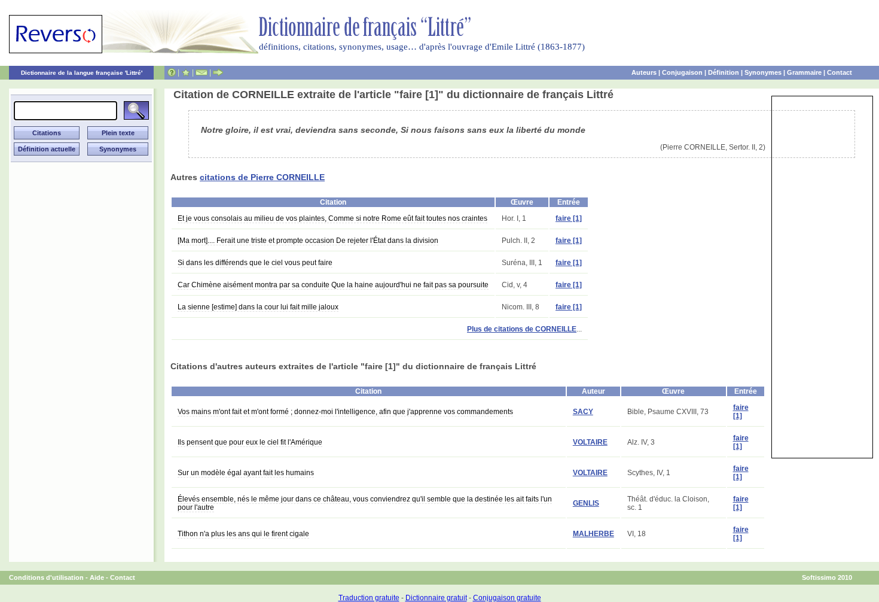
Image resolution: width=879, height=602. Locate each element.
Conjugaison (682, 72)
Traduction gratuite (368, 598)
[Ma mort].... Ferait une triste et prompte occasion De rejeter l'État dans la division (308, 240)
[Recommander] (218, 72)
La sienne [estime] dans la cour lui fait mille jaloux (258, 307)
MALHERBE (593, 534)
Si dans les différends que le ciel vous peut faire (255, 263)
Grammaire (804, 72)
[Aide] (171, 72)
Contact (839, 72)
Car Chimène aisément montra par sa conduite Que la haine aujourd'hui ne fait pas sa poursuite (333, 285)
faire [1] (569, 218)
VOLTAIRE (590, 442)
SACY (583, 412)
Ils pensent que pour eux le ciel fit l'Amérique (250, 442)
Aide (97, 577)
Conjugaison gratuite (507, 598)
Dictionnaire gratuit (436, 598)
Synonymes (763, 72)
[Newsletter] (201, 72)
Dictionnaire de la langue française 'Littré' (81, 72)
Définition (723, 72)
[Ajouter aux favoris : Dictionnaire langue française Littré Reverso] (185, 72)
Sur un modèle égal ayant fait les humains (246, 473)
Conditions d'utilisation (46, 577)
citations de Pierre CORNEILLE (262, 177)
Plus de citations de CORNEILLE (521, 329)
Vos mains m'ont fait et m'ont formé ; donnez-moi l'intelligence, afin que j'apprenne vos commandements (345, 412)
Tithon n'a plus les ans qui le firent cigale (243, 534)
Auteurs (644, 72)
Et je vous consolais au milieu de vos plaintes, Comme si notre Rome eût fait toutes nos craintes (332, 218)
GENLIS (586, 503)
